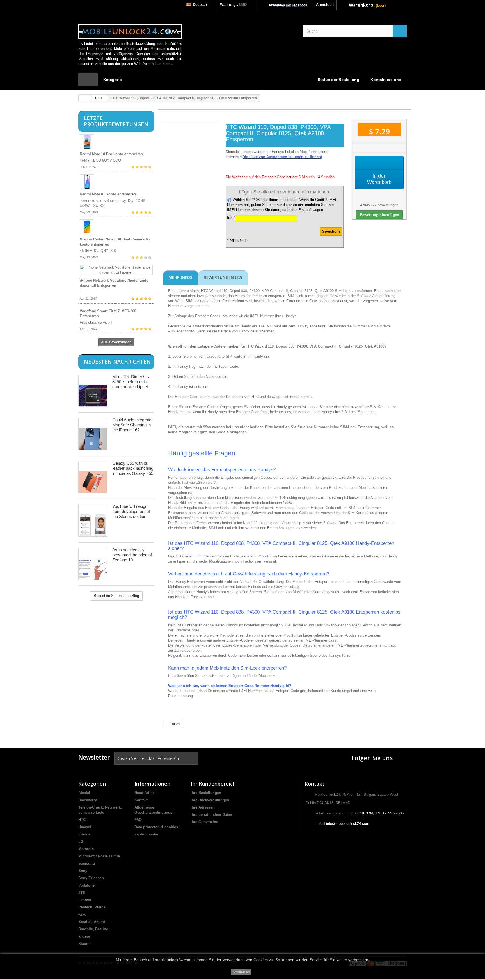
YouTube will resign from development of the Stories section (131, 511)
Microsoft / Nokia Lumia (99, 856)
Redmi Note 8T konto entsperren (108, 194)
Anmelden (325, 5)
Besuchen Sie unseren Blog (116, 596)
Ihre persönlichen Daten (211, 815)
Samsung (86, 863)
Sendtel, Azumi (91, 922)
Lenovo (84, 900)
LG (80, 841)
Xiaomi (84, 943)
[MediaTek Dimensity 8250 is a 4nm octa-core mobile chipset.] (92, 391)
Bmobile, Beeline (93, 929)
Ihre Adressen (203, 807)
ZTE (81, 892)
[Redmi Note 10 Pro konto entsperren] (116, 141)
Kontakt (141, 800)
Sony (82, 871)
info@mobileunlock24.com (347, 823)
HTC (98, 98)
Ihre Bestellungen (206, 793)
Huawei (84, 827)
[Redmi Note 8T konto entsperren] (116, 181)
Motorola (86, 849)
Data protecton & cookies (156, 827)
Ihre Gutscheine (204, 822)
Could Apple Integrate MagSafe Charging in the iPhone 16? (131, 424)
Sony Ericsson (91, 878)
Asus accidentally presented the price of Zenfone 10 (132, 554)
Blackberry (87, 800)
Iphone (84, 834)
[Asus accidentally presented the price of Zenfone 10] (92, 564)
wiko (82, 914)
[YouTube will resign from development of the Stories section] (92, 521)
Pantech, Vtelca (91, 907)
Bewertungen (223, 277)
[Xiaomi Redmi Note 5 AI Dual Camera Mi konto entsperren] (116, 226)
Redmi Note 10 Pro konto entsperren (111, 154)
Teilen (174, 723)
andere (84, 936)
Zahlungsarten (146, 834)
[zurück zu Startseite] (84, 98)
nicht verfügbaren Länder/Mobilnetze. (248, 676)
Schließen (241, 972)
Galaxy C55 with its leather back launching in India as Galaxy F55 (132, 468)
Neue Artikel (144, 793)
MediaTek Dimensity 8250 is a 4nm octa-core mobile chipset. (131, 381)
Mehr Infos (180, 277)
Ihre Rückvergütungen (210, 800)
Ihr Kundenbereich (213, 783)
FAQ (138, 820)
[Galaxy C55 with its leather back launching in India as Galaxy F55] (92, 477)
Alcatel (84, 793)
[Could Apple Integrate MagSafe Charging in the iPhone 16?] (92, 434)
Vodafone (86, 885)
